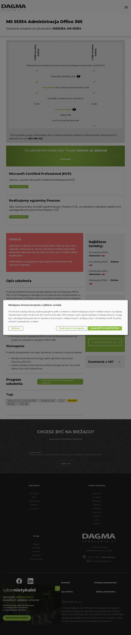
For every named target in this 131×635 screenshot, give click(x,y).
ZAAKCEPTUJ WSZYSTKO (105, 328)
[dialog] (65, 317)
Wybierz (15, 328)
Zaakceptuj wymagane (71, 328)
